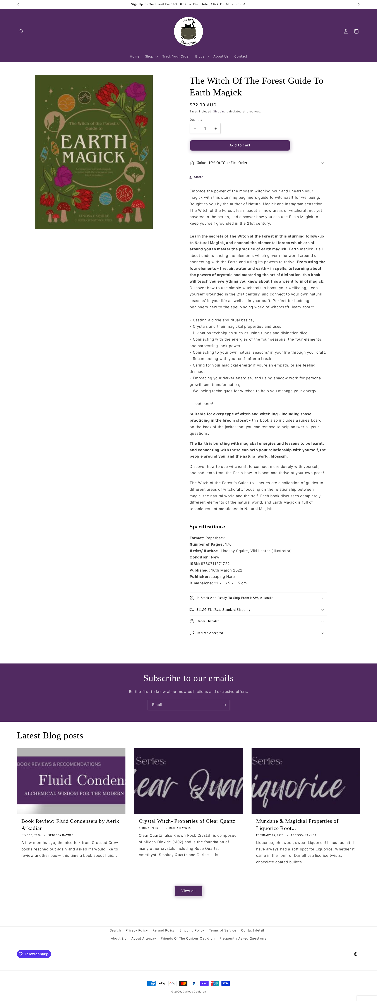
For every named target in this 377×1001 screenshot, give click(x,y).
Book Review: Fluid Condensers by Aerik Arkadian (70, 824)
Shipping (219, 111)
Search (115, 930)
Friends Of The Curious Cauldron (188, 938)
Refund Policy (164, 930)
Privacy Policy (137, 930)
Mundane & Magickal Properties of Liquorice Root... (297, 824)
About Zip (119, 938)
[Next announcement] (359, 4)
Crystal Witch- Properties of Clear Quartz (187, 821)
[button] (22, 31)
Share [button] (198, 177)
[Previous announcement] (18, 4)
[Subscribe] (224, 705)
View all (188, 891)
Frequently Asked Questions (242, 938)
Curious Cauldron (194, 991)
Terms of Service (222, 930)
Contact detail (252, 930)
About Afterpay (143, 938)
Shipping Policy (192, 930)
